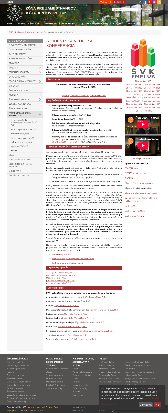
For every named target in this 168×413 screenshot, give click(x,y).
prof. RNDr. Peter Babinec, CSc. (60, 280)
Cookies (57, 407)
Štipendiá (14, 85)
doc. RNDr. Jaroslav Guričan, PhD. (61, 275)
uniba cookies (151, 398)
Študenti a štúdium (28, 23)
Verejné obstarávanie (82, 371)
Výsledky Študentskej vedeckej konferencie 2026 (84, 95)
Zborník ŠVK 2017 (134, 94)
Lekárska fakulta (106, 362)
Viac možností (108, 404)
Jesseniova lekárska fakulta (137, 362)
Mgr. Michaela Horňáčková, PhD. (90, 322)
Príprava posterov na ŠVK (22, 137)
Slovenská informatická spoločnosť (141, 192)
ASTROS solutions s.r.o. (135, 173)
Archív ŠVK (16, 150)
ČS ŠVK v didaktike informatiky (65, 141)
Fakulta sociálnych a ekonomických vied (143, 385)
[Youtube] (150, 2)
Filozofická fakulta (107, 368)
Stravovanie (78, 394)
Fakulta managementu (135, 381)
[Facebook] (145, 2)
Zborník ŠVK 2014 (134, 104)
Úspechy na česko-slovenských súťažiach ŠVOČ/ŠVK (24, 123)
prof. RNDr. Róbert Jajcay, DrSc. (83, 339)
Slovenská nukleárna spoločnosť (139, 183)
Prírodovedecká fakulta (109, 371)
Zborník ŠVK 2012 (134, 107)
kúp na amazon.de (152, 94)
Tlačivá (76, 381)
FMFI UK (132, 23)
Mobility (13, 94)
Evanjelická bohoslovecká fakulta (140, 378)
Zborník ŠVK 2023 (152, 84)
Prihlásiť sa (152, 9)
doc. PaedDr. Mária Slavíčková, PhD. (102, 309)
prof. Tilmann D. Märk (135, 211)
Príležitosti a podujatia (21, 175)
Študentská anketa (19, 108)
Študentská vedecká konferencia (20, 114)
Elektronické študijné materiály (20, 165)
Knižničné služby (80, 388)
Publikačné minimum (55, 385)
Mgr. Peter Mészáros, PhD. (75, 335)
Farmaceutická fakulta (109, 378)
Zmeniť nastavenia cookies (31, 410)
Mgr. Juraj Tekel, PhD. (56, 277)
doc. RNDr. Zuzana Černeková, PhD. (96, 330)
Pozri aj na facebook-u (143, 158)
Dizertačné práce (54, 378)
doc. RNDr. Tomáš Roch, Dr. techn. (79, 318)
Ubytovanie (15, 171)
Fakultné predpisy (81, 385)
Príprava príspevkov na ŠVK (23, 129)
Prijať (157, 404)
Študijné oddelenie (19, 99)
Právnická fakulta (106, 365)
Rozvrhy (13, 67)
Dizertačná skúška (54, 381)
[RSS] (159, 2)
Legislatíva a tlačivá (20, 103)
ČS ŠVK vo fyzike (59, 139)
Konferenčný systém (20, 133)
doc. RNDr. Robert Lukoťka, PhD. (72, 326)
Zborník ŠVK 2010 (144, 110)
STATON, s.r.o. (131, 168)
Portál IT (118, 1)
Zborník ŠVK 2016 (134, 97)
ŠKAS (11, 155)
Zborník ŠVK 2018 (152, 91)
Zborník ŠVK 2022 (134, 87)
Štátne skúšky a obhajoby (22, 81)
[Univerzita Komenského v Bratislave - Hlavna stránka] (14, 12)
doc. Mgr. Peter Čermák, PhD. (73, 314)
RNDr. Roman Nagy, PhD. (94, 297)
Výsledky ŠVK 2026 (19, 146)
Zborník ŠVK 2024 (134, 84)
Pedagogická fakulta (108, 375)
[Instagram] (155, 2)
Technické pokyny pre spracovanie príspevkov (73, 258)
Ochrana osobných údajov (19, 381)
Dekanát (76, 368)
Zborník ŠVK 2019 (134, 91)
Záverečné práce (18, 76)
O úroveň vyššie (21, 40)
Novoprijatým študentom (22, 45)
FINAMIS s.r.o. (131, 178)
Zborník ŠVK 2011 (152, 107)
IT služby (76, 391)
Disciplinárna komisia (20, 159)
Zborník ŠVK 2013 (152, 104)
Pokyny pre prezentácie (21, 142)
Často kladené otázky (20, 49)
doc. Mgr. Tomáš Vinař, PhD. (59, 283)
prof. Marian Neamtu (134, 215)
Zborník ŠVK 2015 (134, 101)
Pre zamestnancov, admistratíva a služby (83, 362)
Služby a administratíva (94, 23)
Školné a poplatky (18, 90)
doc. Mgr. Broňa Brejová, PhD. (60, 272)
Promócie (14, 63)
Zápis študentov (17, 54)
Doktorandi (50, 23)
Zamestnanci (69, 23)
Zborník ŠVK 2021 (152, 87)
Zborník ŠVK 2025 (143, 81)
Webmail (104, 1)
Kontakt (118, 23)
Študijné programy (19, 72)
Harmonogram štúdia (20, 58)
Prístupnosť (12, 410)
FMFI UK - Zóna (16, 32)
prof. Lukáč (130, 206)
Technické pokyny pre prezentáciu (67, 262)
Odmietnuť (146, 404)
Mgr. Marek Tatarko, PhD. (67, 305)
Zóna (9, 23)
